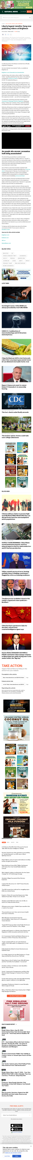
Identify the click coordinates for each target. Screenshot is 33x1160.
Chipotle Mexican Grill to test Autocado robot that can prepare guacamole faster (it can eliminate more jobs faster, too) (16, 360)
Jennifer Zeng (14, 38)
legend (25, 38)
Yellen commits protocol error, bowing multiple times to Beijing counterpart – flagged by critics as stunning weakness (16, 573)
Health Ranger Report (8, 1024)
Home (3, 23)
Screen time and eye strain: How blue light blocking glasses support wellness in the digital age (16, 979)
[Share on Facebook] (5, 34)
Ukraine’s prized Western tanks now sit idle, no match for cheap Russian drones (14, 901)
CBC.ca (3, 240)
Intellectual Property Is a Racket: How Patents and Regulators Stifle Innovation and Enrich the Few (16, 931)
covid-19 (4, 38)
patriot (3, 39)
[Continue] (30, 1115)
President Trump (9, 39)
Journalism (20, 38)
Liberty (29, 38)
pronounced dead (20, 175)
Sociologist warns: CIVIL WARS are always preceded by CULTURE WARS (15, 306)
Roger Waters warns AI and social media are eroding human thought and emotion (16, 860)
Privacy (9, 1137)
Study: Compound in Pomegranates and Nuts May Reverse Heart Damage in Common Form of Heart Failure (15, 973)
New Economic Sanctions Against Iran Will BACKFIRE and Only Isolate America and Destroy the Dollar (15, 1094)
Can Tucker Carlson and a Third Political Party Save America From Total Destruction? (16, 1064)
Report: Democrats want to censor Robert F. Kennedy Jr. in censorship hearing (14, 387)
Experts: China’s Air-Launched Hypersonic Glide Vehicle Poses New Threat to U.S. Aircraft (15, 895)
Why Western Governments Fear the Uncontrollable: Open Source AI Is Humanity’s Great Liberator (14, 919)
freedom (8, 38)
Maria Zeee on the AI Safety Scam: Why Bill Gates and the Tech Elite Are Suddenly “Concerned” (15, 960)
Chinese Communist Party (18, 37)
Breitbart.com (5, 237)
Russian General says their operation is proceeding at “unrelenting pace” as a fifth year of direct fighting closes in (16, 854)
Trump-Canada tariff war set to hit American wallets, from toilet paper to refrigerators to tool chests (15, 943)
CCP (10, 37)
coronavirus (27, 37)
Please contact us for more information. (11, 693)
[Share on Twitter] (8, 34)
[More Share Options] (11, 34)
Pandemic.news (6, 229)
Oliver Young (11, 329)
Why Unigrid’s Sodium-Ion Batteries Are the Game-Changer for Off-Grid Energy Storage (16, 873)
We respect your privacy (16, 1119)
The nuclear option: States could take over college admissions (15, 436)
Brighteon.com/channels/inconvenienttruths (13, 72)
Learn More (7, 1156)
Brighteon (6, 37)
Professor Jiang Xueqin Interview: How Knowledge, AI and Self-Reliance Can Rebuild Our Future (16, 1084)
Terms (13, 1137)
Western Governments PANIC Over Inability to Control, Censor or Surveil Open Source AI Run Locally (16, 1055)
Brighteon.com (5, 235)
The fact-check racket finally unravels (15, 412)
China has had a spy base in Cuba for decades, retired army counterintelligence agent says (14, 627)
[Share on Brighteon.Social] (3, 34)
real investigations (18, 39)
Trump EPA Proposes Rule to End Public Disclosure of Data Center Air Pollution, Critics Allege (16, 925)
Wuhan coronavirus (8, 265)
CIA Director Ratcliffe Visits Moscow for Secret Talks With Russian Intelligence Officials (15, 847)
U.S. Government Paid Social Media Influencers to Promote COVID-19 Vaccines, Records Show (15, 936)
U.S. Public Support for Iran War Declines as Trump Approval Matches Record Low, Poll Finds (15, 955)
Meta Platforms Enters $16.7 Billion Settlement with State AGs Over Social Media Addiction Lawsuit (15, 867)
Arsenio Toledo (12, 303)
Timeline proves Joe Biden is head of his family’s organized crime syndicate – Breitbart (16, 600)
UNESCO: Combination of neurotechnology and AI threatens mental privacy (14, 333)
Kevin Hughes (11, 356)
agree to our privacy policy (13, 1152)
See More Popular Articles (16, 995)
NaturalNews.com (6, 243)
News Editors (11, 383)
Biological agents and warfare (14, 23)
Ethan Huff (10, 31)
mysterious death (12, 78)
